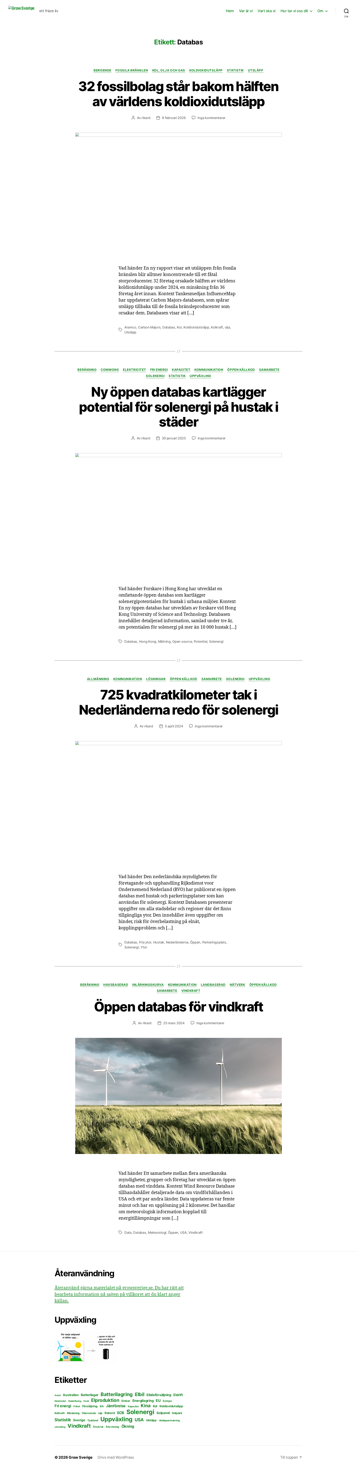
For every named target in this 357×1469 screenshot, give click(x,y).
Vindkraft (190, 991)
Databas (168, 327)
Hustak (158, 942)
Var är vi (246, 11)
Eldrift (178, 1395)
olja (227, 327)
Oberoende (89, 1413)
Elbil (139, 1394)
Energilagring (143, 1401)
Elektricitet (134, 370)
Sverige (79, 1420)
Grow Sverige (81, 1457)
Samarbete (269, 370)
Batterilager (89, 1395)
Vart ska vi (266, 11)
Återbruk (98, 1426)
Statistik (235, 70)
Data (128, 1232)
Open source (182, 641)
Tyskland (92, 1420)
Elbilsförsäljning (158, 1395)
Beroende (102, 70)
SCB (120, 1413)
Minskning (73, 1413)
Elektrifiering (74, 1401)
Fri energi (159, 370)
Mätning (164, 641)
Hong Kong (147, 641)
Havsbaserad (115, 985)
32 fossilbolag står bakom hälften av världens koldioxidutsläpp (178, 93)
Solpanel (163, 1413)
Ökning (127, 1426)
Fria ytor (145, 942)
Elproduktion (105, 1400)
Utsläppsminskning (169, 1420)
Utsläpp (255, 70)
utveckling (60, 1426)
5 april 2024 (174, 726)
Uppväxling (200, 376)
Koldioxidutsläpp (206, 70)
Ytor (143, 947)
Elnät (86, 1401)
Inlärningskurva (148, 985)
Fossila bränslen (131, 70)
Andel (58, 1395)
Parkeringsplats (214, 942)
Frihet (76, 1406)
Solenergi (155, 376)
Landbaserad (213, 985)
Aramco (130, 327)
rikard (146, 118)
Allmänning (98, 679)
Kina (146, 1405)
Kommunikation (208, 370)
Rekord (110, 1413)
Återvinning (112, 1426)
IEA (102, 1406)
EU (158, 1400)
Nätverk (237, 985)
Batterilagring (117, 1394)
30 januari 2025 (174, 438)
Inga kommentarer (211, 118)
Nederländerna (177, 942)
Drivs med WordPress (116, 1457)
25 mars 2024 (173, 1023)
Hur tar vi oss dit (294, 11)
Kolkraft (217, 327)
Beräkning (86, 370)
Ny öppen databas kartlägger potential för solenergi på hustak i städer (178, 407)
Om (320, 11)
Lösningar (156, 679)
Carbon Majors (149, 327)
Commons (110, 370)
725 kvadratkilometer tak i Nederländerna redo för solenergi (178, 702)
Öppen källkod (241, 370)
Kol (179, 327)
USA (183, 1232)
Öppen (195, 942)
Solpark (177, 1413)
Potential (200, 641)
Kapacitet (181, 370)
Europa (167, 1400)
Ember (125, 1400)
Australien (71, 1395)
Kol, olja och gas (168, 70)
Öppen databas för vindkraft (178, 1007)
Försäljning (90, 1406)
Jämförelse (116, 1406)
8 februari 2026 (174, 118)
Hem (230, 11)
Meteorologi (157, 1232)
